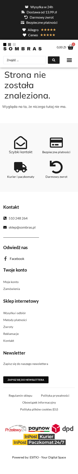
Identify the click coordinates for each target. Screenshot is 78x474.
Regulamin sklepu (20, 395)
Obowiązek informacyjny (39, 402)
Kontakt (8, 340)
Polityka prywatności (55, 395)
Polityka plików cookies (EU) (39, 409)
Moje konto (11, 282)
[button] (69, 60)
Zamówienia (11, 289)
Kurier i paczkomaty (20, 176)
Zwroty (8, 327)
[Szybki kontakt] (20, 142)
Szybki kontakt (20, 152)
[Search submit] (54, 60)
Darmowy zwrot (56, 176)
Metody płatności (15, 320)
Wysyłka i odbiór (14, 313)
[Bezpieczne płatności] (56, 142)
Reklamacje (11, 334)
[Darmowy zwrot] (56, 167)
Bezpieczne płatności (56, 152)
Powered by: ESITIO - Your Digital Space (39, 457)
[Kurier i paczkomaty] (20, 167)
